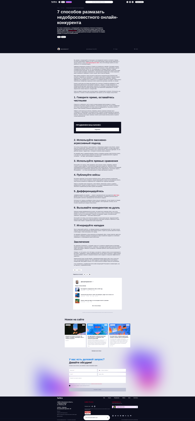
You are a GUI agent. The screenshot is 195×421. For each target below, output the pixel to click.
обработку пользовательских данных (96, 383)
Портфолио (116, 397)
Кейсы (123, 397)
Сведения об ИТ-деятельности (62, 412)
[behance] (126, 416)
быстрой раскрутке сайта (92, 62)
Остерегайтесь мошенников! (71, 419)
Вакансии (58, 411)
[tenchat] (131, 416)
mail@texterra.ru (116, 402)
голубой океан (72, 30)
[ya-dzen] (120, 416)
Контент (94, 290)
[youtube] (123, 416)
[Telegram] (84, 274)
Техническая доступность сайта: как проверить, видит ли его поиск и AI (97, 294)
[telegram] (133, 2)
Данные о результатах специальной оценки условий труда (67, 414)
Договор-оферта (60, 416)
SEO (91, 290)
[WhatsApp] (90, 274)
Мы (104, 397)
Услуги (109, 397)
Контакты (136, 397)
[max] (130, 2)
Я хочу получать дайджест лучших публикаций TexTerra (80, 385)
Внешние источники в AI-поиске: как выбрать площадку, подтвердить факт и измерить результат (75, 337)
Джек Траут (116, 195)
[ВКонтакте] (87, 274)
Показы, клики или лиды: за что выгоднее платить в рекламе (95, 300)
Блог (129, 397)
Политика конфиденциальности (61, 419)
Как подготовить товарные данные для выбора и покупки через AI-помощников (119, 337)
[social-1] (128, 416)
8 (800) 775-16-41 (89, 402)
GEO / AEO (67, 340)
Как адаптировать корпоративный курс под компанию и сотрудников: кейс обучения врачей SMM (97, 337)
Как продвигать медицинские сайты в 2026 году (91, 288)
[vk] (118, 416)
